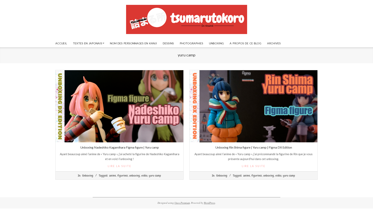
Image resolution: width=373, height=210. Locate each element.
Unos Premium (182, 203)
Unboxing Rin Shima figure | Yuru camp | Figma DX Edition (253, 147)
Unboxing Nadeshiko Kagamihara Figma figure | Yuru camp (119, 147)
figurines (122, 176)
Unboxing (87, 176)
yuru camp (155, 176)
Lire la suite (119, 166)
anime (112, 176)
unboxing (134, 176)
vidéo (144, 176)
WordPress (209, 203)
